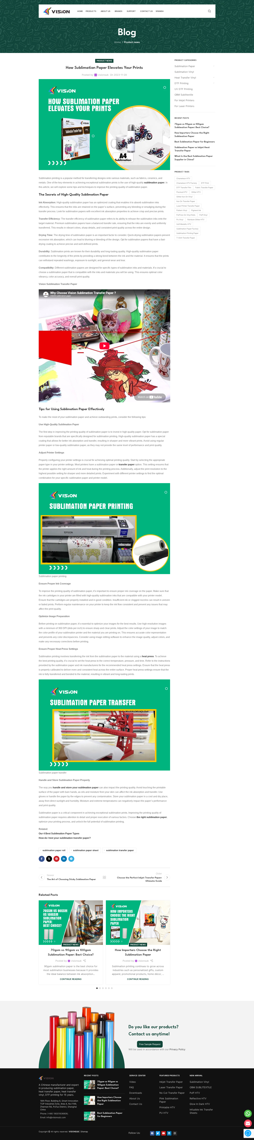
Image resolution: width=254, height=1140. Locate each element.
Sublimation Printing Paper (187, 233)
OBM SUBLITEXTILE (201, 1087)
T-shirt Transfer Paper (185, 238)
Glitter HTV (196, 192)
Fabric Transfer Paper (204, 187)
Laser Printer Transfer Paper (188, 206)
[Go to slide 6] (112, 988)
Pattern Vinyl (181, 210)
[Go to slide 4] (106, 988)
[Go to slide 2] (100, 988)
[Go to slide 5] (109, 988)
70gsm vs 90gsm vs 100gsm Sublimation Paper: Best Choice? (192, 126)
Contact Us (135, 1103)
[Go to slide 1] (97, 988)
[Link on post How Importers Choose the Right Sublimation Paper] (138, 922)
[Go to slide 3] (103, 988)
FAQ (131, 1087)
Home (117, 42)
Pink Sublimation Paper (168, 1100)
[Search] (209, 11)
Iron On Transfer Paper (185, 201)
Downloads (135, 1092)
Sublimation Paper (185, 66)
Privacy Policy (177, 1049)
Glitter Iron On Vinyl (184, 197)
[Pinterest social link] (56, 859)
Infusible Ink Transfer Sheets (201, 1111)
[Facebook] (152, 1133)
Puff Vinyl (203, 215)
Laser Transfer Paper (171, 1087)
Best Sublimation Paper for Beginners (195, 142)
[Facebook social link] (42, 859)
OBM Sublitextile (184, 94)
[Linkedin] (169, 1133)
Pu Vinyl (179, 219)
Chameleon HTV (183, 178)
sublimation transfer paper (120, 850)
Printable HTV (167, 1107)
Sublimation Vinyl (184, 71)
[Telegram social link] (71, 859)
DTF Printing (181, 83)
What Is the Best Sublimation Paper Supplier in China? (194, 158)
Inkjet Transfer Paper (171, 1081)
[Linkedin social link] (64, 859)
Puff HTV (195, 1092)
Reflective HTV (198, 1098)
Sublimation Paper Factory (187, 229)
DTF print (205, 183)
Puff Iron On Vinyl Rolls (185, 215)
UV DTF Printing (184, 89)
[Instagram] (175, 1133)
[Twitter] (158, 1133)
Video (132, 1081)
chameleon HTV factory (186, 183)
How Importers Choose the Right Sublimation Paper (192, 134)
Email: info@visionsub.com (53, 1117)
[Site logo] (56, 10)
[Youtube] (163, 1133)
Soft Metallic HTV (183, 224)
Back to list (104, 877)
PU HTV (163, 1112)
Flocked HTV (181, 192)
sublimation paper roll (54, 850)
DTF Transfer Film (183, 187)
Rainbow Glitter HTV (195, 219)
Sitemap (84, 1132)
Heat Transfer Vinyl (185, 77)
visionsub (103, 74)
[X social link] (49, 859)
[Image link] (46, 1077)
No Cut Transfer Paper (172, 1092)
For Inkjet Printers (184, 100)
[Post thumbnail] (89, 1085)
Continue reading (71, 979)
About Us (134, 1098)
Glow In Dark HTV (200, 1103)
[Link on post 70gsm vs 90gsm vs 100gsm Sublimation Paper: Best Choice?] (71, 922)
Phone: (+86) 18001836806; (54, 1113)
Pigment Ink (196, 210)
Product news (132, 42)
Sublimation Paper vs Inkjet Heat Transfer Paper (192, 149)
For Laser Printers (184, 106)
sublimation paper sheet (85, 850)
